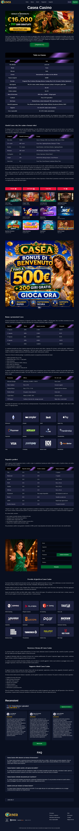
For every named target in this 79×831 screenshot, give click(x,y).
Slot (64, 188)
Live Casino (30, 188)
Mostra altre (39, 743)
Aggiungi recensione (66, 706)
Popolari (13, 188)
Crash (47, 188)
